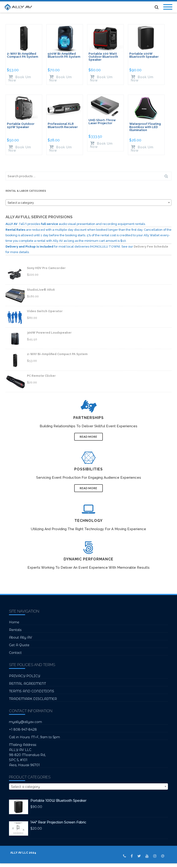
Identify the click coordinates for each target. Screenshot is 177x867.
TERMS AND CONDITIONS (31, 691)
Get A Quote (19, 645)
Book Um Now (20, 78)
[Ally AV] (19, 7)
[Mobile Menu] (167, 7)
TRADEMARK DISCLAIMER (33, 699)
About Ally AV (20, 637)
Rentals (15, 630)
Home (14, 622)
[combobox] (88, 202)
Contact (15, 653)
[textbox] (88, 203)
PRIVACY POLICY (24, 676)
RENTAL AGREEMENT (27, 684)
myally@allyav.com (25, 722)
